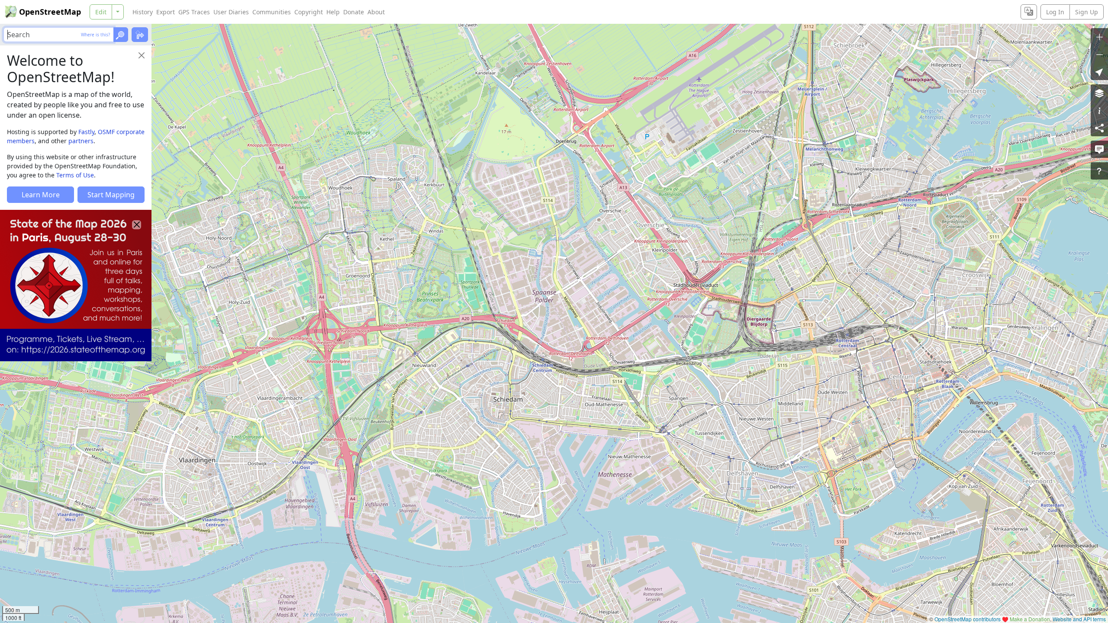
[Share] (1099, 127)
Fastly (86, 132)
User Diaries (231, 12)
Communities (271, 12)
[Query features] (1099, 171)
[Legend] (1099, 110)
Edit (100, 12)
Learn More (41, 194)
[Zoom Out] (1099, 54)
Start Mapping (111, 194)
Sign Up (1086, 12)
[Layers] (1099, 93)
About (376, 12)
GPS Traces (194, 12)
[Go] (120, 34)
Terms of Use (75, 175)
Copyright (308, 12)
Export (165, 12)
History (142, 12)
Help (333, 12)
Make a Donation (1030, 619)
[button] (1099, 71)
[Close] (141, 55)
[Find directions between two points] (140, 34)
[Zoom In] (1099, 36)
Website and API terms (1079, 619)
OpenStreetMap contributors (967, 619)
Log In (1055, 12)
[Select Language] (1029, 11)
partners (80, 141)
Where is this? (95, 35)
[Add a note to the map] (1099, 149)
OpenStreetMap (50, 11)
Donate (353, 12)
